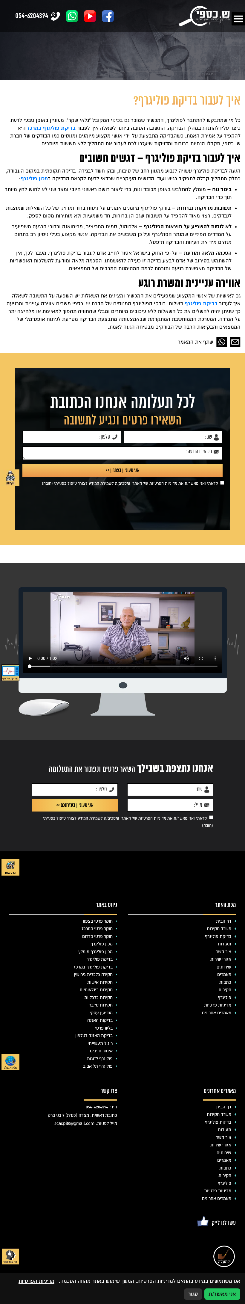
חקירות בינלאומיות (96, 989)
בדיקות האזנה (100, 1020)
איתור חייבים (101, 1051)
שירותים (224, 967)
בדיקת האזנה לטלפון (94, 1035)
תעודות (224, 944)
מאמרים (224, 974)
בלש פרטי (104, 1028)
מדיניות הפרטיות (163, 483)
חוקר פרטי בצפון (98, 921)
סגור (193, 1294)
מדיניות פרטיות (217, 1005)
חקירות (224, 989)
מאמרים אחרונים (216, 1013)
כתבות (225, 982)
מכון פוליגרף (102, 944)
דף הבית (223, 921)
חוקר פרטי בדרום (97, 936)
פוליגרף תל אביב (98, 1066)
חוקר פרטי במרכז (97, 928)
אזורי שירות (220, 959)
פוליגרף (224, 997)
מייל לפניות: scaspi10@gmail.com (85, 1123)
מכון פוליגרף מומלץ (95, 951)
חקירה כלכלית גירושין (93, 974)
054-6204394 (31, 16)
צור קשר (223, 951)
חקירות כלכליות (98, 997)
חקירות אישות (100, 982)
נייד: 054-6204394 (101, 1107)
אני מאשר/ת (222, 1294)
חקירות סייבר (101, 1005)
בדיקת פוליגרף (201, 303)
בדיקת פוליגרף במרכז (51, 128)
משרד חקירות (219, 928)
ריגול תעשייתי (100, 1043)
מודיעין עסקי (101, 1013)
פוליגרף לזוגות (100, 1058)
